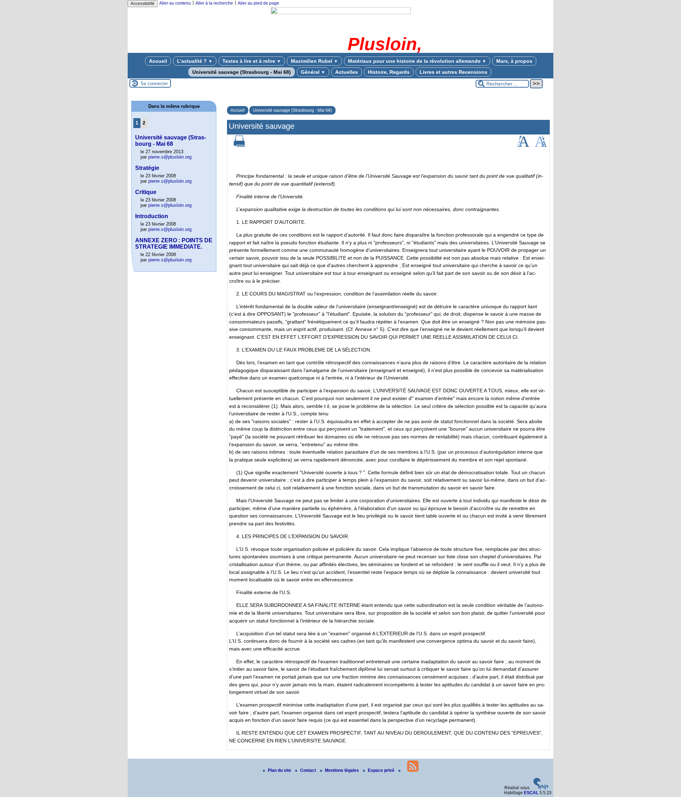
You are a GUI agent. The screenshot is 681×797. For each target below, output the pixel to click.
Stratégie (147, 168)
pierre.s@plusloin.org (170, 157)
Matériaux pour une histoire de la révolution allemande (417, 61)
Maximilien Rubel (314, 61)
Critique (145, 192)
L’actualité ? (194, 61)
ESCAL (531, 792)
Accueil (158, 61)
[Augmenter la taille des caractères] (522, 145)
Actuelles (346, 72)
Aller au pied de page (258, 3)
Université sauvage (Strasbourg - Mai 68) (241, 72)
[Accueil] (341, 12)
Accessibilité (143, 3)
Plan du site (280, 770)
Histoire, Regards (389, 72)
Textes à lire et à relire (251, 61)
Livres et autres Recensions (453, 72)
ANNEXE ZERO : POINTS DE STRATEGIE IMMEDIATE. (173, 243)
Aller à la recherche (214, 3)
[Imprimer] (239, 145)
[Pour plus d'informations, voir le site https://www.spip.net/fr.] (541, 787)
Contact (308, 770)
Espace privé (381, 770)
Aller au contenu (175, 3)
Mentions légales (342, 770)
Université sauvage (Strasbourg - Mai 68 (170, 140)
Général (313, 72)
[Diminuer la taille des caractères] (541, 145)
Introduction (151, 216)
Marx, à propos (514, 61)
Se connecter (154, 83)
